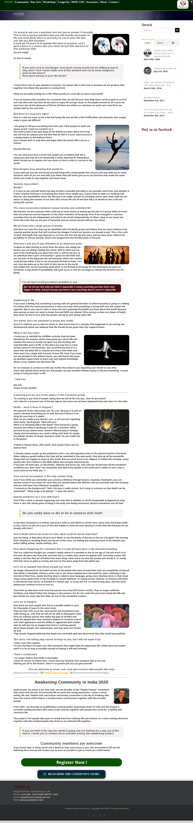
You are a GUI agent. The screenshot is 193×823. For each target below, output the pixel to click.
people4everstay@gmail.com (36, 797)
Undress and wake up (164, 68)
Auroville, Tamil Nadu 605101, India (39, 794)
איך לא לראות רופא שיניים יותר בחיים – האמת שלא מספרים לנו (158, 111)
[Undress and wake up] (148, 68)
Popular (148, 43)
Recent (160, 43)
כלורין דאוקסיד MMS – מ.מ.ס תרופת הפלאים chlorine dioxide (163, 53)
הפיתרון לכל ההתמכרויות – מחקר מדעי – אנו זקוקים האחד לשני (159, 84)
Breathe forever (152, 97)
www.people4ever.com (31, 799)
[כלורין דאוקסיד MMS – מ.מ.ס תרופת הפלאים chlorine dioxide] (148, 50)
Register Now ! (71, 762)
